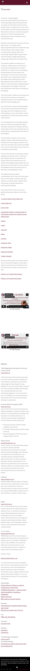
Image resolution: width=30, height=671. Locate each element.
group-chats (5, 208)
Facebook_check (6, 243)
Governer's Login (22, 663)
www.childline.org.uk (7, 479)
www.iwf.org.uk (6, 407)
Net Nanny (4, 630)
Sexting (3, 221)
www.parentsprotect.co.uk (9, 558)
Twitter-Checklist (6, 256)
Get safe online (5, 623)
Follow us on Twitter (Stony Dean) (11, 274)
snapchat (4, 230)
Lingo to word (5, 639)
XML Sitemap (4, 663)
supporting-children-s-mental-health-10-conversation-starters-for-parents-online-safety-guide (14, 214)
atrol (6, 632)
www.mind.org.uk (6, 504)
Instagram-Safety (6, 247)
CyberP (3, 632)
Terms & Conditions (12, 663)
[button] (27, 2)
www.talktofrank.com (7, 533)
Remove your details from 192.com (12, 610)
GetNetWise (4, 594)
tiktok (2, 234)
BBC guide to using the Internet (10, 599)
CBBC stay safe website (8, 617)
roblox (3, 225)
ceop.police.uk (5, 373)
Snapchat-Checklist (7, 252)
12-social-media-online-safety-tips (12, 199)
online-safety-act (6, 203)
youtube (3, 238)
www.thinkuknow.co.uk (8, 443)
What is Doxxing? (6, 597)
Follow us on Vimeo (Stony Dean (11, 278)
